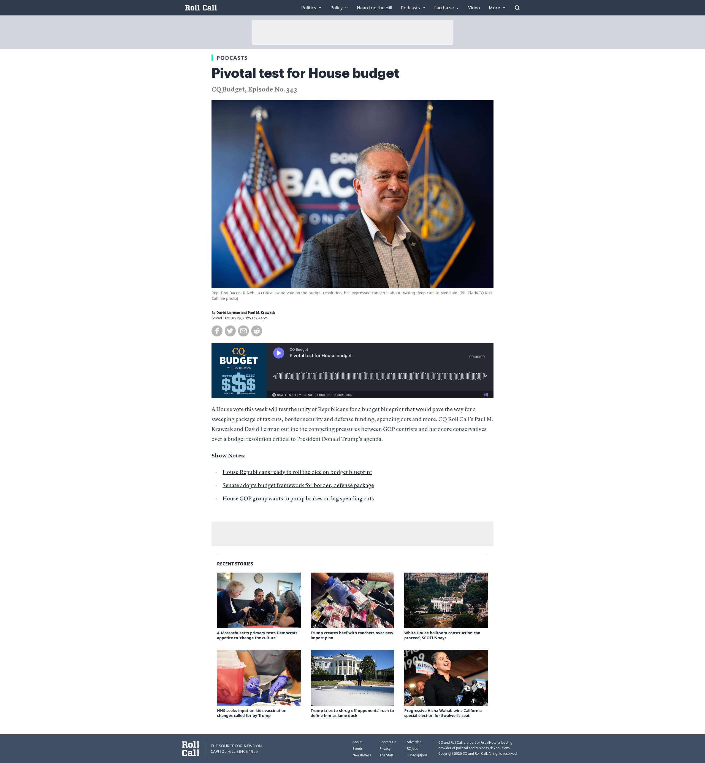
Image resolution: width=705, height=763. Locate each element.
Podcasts (232, 57)
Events (357, 748)
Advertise (414, 742)
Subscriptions (417, 755)
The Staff (386, 755)
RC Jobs (412, 748)
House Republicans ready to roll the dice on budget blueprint (297, 472)
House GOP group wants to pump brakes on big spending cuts (298, 499)
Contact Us (387, 742)
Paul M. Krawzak (261, 312)
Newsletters (361, 755)
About (357, 742)
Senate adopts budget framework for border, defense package (298, 486)
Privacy (385, 748)
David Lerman (228, 312)
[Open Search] (517, 7)
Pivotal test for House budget (305, 73)
